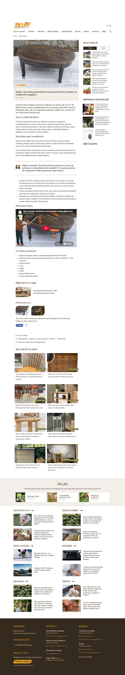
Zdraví (77, 31)
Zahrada (40, 31)
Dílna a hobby (52, 31)
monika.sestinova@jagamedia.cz (57, 636)
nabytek (32, 339)
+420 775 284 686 (86, 636)
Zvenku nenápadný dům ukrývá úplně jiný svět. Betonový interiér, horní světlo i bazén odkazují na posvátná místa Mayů (102, 120)
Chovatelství (67, 31)
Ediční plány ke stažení (85, 657)
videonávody (61, 339)
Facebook (19, 645)
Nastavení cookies (18, 631)
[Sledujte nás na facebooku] (107, 25)
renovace (52, 339)
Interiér (31, 31)
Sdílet (20, 325)
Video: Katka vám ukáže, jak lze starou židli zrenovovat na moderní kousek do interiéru (29, 376)
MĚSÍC (103, 48)
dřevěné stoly (23, 339)
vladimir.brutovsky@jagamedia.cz (90, 652)
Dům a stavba (19, 31)
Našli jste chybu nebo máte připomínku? (32, 342)
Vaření (86, 31)
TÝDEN (90, 48)
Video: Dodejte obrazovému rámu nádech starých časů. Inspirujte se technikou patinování (62, 467)
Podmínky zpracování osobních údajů (24, 633)
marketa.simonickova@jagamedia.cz (91, 639)
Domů (15, 36)
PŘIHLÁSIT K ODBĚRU (22, 661)
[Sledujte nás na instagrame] (110, 25)
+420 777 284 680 (86, 649)
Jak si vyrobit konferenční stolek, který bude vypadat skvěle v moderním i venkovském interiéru (29, 436)
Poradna (95, 31)
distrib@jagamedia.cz (54, 653)
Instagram (29, 645)
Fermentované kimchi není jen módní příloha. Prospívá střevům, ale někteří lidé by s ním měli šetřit (102, 107)
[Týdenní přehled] (26, 325)
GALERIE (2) (22, 85)
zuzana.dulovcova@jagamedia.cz (58, 646)
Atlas (104, 31)
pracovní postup (41, 339)
